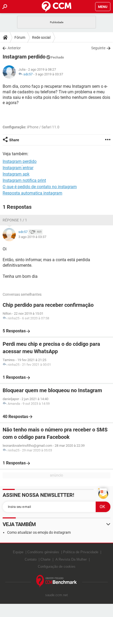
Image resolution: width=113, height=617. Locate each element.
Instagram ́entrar (18, 167)
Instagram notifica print (24, 180)
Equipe (18, 552)
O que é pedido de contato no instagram (40, 186)
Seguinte (98, 48)
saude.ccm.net (56, 595)
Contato (31, 559)
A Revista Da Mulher (71, 559)
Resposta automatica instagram (32, 193)
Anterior (14, 48)
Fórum (19, 37)
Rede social (41, 37)
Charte (45, 559)
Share (14, 140)
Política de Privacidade (80, 552)
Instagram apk (16, 174)
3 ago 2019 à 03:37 (49, 74)
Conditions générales (43, 552)
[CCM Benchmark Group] (56, 581)
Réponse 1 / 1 (15, 220)
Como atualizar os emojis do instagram (39, 532)
